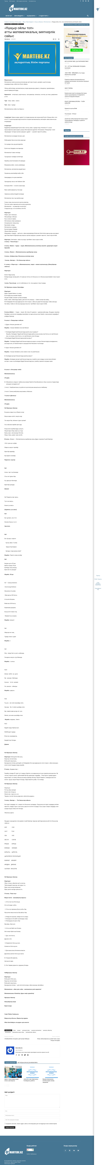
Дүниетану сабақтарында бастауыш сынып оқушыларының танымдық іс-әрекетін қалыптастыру (76, 120)
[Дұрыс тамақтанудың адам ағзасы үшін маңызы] (13, 1072)
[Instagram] (83, 1)
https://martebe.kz (19, 1050)
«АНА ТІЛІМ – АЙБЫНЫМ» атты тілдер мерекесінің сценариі (75, 73)
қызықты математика (36, 1030)
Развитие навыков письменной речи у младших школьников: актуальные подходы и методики (77, 81)
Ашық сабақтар (39, 21)
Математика (47, 21)
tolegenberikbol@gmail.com (44, 1154)
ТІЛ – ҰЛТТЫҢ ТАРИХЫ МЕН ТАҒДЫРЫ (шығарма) (75, 67)
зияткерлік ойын (26, 1030)
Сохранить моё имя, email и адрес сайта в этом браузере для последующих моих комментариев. (31, 1123)
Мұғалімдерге (18, 15)
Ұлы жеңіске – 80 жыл (70, 113)
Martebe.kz (7, 39)
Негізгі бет (9, 15)
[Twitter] (25, 1055)
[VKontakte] (86, 1)
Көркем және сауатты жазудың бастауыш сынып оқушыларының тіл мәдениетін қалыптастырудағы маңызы (76, 95)
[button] (88, 16)
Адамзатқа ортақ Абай (71, 108)
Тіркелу (6, 1)
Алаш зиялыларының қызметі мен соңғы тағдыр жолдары (48, 1039)
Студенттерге (43, 15)
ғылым (18, 1030)
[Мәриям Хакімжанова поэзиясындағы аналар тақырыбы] (51, 1072)
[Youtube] (88, 1)
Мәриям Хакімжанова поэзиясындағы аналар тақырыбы (48, 1081)
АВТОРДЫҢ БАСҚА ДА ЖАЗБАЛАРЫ (27, 1062)
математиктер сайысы (31, 1032)
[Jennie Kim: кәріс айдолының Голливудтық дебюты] (32, 1072)
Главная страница (9, 21)
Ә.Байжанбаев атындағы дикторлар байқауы (16, 1038)
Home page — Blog (20, 21)
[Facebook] (80, 1)
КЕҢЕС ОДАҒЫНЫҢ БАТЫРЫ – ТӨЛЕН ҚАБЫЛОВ (75, 102)
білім (14, 1030)
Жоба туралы (12, 1)
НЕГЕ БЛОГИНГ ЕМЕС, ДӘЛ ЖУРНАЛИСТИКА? (77, 61)
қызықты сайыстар (47, 1030)
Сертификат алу (32, 1)
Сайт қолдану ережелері (21, 1)
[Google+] (19, 1055)
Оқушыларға (31, 15)
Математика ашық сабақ (18, 1032)
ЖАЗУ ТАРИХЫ (69, 88)
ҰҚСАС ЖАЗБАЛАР (10, 1062)
